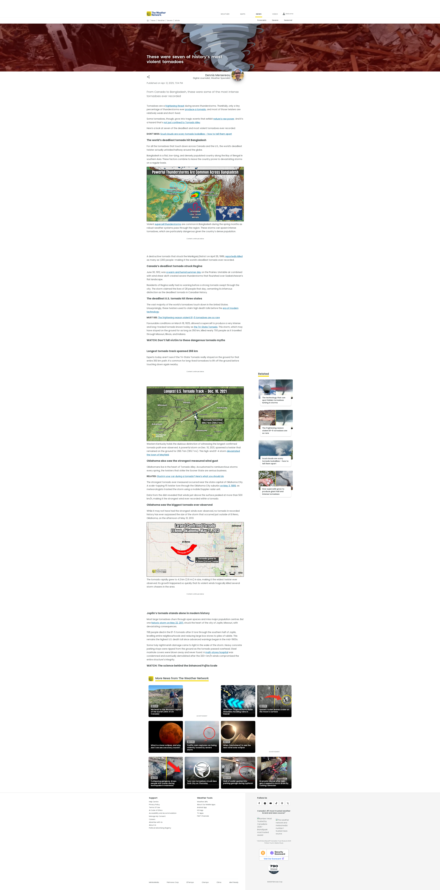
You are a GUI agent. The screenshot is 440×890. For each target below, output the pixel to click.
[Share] (148, 77)
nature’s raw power (223, 118)
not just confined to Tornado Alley (182, 122)
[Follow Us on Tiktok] (276, 803)
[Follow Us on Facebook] (259, 803)
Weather (161, 20)
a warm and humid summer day (183, 272)
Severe (169, 20)
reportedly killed (234, 256)
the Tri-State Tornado (206, 327)
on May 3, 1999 (228, 485)
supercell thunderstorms (168, 224)
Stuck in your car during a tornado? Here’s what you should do (190, 476)
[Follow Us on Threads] (282, 803)
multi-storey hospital (216, 652)
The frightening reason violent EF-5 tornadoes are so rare (189, 317)
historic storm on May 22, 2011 (167, 622)
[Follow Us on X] (288, 803)
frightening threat (174, 105)
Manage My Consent (157, 816)
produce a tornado (195, 109)
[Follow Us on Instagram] (265, 803)
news (153, 20)
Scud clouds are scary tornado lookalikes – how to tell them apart (196, 134)
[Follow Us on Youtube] (271, 803)
